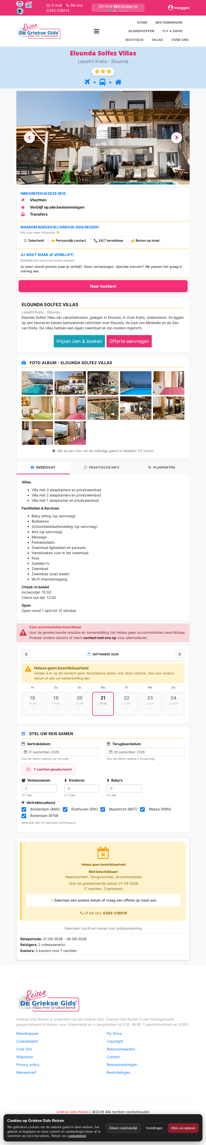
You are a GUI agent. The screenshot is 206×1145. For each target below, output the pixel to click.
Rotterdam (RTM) (44, 815)
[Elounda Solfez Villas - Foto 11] (37, 433)
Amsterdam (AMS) (45, 809)
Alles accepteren (183, 1128)
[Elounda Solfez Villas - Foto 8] (103, 408)
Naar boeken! (103, 286)
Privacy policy (27, 1064)
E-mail (57, 5)
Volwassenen (38, 780)
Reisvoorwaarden (121, 1049)
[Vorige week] (26, 654)
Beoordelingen (118, 1072)
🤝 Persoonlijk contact (68, 240)
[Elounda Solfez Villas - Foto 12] (70, 433)
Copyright (115, 1041)
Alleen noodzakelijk (123, 1128)
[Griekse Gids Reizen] (38, 31)
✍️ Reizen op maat (145, 240)
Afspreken (24, 1057)
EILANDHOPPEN (141, 31)
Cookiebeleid (27, 1041)
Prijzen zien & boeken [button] (79, 341)
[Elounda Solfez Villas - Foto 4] (135, 383)
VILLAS (157, 39)
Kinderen (76, 780)
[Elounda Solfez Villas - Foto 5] (168, 383)
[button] (29, 137)
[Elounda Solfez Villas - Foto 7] (70, 408)
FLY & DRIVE (172, 31)
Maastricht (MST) (123, 809)
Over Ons (24, 1049)
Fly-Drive (114, 1033)
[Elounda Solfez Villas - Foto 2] (70, 383)
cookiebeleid (77, 1136)
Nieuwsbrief (26, 1072)
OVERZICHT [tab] (45, 467)
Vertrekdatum (38, 744)
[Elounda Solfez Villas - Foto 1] (37, 383)
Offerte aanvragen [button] (129, 341)
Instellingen (154, 1128)
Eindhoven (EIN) (84, 809)
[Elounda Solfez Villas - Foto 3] (103, 383)
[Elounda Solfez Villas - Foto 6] (37, 408)
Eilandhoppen (27, 1033)
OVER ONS (180, 39)
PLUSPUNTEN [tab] (163, 467)
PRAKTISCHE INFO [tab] (103, 467)
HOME (142, 22)
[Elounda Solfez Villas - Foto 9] (135, 408)
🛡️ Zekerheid (33, 240)
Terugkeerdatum (126, 744)
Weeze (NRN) (160, 809)
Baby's (117, 780)
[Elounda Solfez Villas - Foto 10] (168, 408)
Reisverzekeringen (122, 1064)
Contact (113, 1057)
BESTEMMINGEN (169, 22)
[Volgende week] (179, 654)
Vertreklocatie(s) (41, 802)
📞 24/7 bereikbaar (108, 240)
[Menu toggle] (96, 31)
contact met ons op (99, 637)
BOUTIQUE (134, 39)
